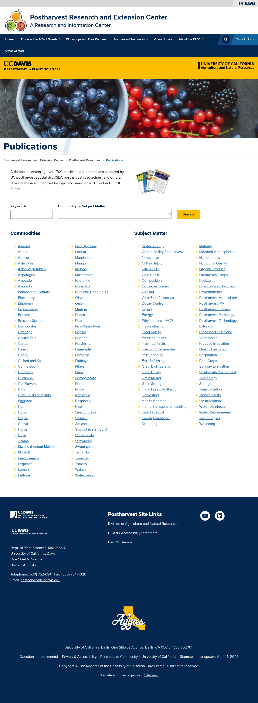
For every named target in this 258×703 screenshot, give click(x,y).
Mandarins (83, 257)
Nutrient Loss (209, 257)
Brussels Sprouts (31, 320)
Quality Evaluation (213, 349)
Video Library (163, 39)
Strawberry (83, 440)
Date (21, 389)
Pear (78, 320)
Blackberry (26, 297)
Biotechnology (153, 246)
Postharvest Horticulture (218, 297)
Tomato (81, 463)
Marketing (150, 423)
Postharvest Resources (129, 39)
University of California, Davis (87, 647)
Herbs (23, 429)
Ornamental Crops (213, 274)
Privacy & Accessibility (79, 656)
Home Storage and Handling (164, 406)
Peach (80, 314)
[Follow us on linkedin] (220, 516)
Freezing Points (154, 337)
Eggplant (25, 400)
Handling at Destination (160, 389)
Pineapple (83, 349)
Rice (78, 406)
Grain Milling (151, 377)
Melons (81, 268)
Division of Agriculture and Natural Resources (143, 523)
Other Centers (15, 51)
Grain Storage (153, 383)
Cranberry (25, 372)
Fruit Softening (153, 360)
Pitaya (80, 366)
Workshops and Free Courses (86, 39)
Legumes (25, 463)
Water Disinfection (213, 406)
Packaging (207, 280)
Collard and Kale (31, 360)
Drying (147, 309)
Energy (147, 314)
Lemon (23, 469)
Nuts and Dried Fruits (91, 291)
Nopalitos (82, 286)
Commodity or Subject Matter (82, 206)
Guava (23, 423)
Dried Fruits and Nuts (34, 394)
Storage (205, 383)
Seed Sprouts (86, 412)
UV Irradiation (210, 400)
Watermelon (84, 475)
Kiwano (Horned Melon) (36, 446)
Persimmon (84, 343)
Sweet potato (86, 446)
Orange (81, 309)
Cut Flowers (27, 383)
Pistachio (82, 354)
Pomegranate (85, 377)
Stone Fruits (84, 435)
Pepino (80, 331)
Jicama (23, 440)
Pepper (81, 337)
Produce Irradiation (214, 343)
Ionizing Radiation (156, 418)
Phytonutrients (210, 291)
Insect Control (153, 412)
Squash (81, 423)
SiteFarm (151, 675)
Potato (80, 383)
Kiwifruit (24, 452)
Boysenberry (28, 309)
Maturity (205, 246)
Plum (79, 372)
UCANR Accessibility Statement (133, 532)
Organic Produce (212, 268)
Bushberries (27, 326)
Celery (23, 349)
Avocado (25, 280)
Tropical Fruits (210, 394)
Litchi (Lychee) (86, 246)
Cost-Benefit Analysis (158, 297)
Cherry (23, 354)
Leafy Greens (28, 458)
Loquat (80, 251)
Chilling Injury (152, 263)
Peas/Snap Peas (88, 326)
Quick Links (243, 39)
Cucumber (26, 377)
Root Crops (208, 360)
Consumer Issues (155, 286)
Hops (22, 435)
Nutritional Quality (213, 263)
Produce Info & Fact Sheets (39, 39)
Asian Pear (26, 263)
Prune (79, 389)
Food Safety (151, 331)
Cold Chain (150, 274)
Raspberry (83, 400)
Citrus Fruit (150, 268)
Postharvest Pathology (216, 314)
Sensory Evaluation (214, 366)
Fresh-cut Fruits (154, 343)
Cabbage (25, 331)
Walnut (80, 469)
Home (9, 39)
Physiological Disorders (217, 286)
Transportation (210, 389)
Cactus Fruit (27, 337)
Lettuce (24, 475)
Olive (79, 297)
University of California (158, 656)
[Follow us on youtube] (205, 516)
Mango (80, 263)
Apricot (23, 257)
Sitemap (186, 656)
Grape (23, 418)
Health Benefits (154, 400)
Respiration (208, 354)
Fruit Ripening (152, 354)
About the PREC (189, 39)
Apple (22, 251)
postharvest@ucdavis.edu (40, 579)
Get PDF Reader (121, 542)
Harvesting (150, 394)
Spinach (81, 418)
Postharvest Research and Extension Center (98, 17)
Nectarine (82, 280)
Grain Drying (151, 372)
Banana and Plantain (34, 291)
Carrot (23, 343)
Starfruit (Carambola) (91, 429)
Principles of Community (119, 656)
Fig (20, 406)
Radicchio (82, 394)
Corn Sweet (27, 366)
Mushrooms (84, 274)
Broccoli (24, 314)
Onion (80, 303)
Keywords (18, 206)
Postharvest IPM (212, 303)
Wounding (207, 423)
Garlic (22, 412)
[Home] (16, 20)
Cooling (148, 291)
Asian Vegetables (32, 268)
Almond (24, 246)
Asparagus (26, 274)
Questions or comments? (38, 656)
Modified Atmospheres (217, 251)
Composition (152, 280)
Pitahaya (81, 360)
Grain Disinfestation (157, 366)
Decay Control (153, 303)
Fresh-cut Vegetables (158, 349)
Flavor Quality (152, 326)
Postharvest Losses (214, 309)
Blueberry (25, 303)
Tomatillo (82, 458)
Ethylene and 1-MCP (157, 320)
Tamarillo (82, 452)
